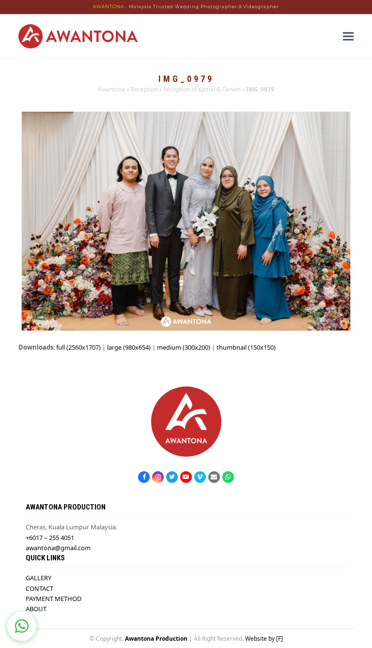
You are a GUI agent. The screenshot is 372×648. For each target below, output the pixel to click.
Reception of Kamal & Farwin (201, 89)
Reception (144, 89)
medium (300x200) (183, 347)
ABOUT (36, 608)
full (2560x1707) (78, 347)
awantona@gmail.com (58, 547)
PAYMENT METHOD (53, 598)
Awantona (111, 89)
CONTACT (39, 588)
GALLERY (38, 577)
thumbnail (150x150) (246, 347)
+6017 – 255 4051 (50, 537)
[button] (348, 36)
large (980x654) (129, 347)
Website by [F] (264, 638)
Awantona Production (156, 638)
